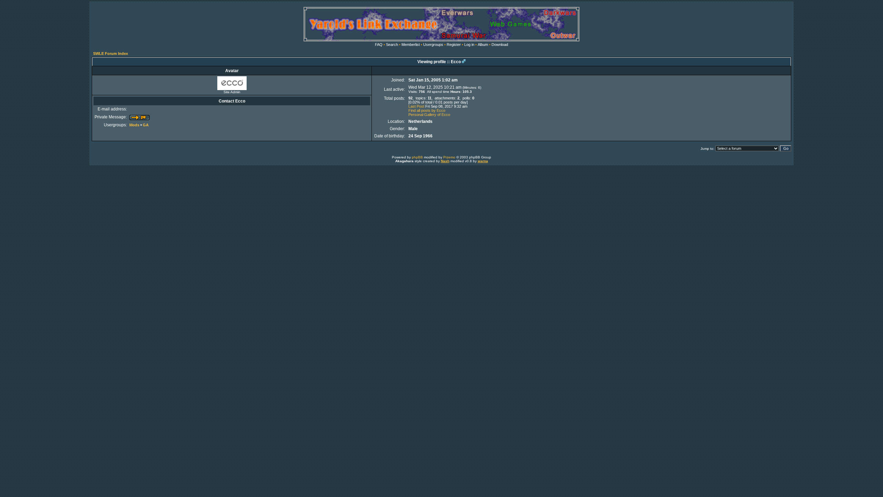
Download (500, 44)
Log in (469, 44)
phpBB (417, 157)
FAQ (379, 44)
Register (454, 44)
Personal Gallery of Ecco (429, 115)
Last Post (416, 106)
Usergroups (433, 44)
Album (483, 44)
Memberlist (410, 44)
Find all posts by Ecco (426, 110)
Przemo (449, 157)
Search (392, 44)
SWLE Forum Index (110, 53)
